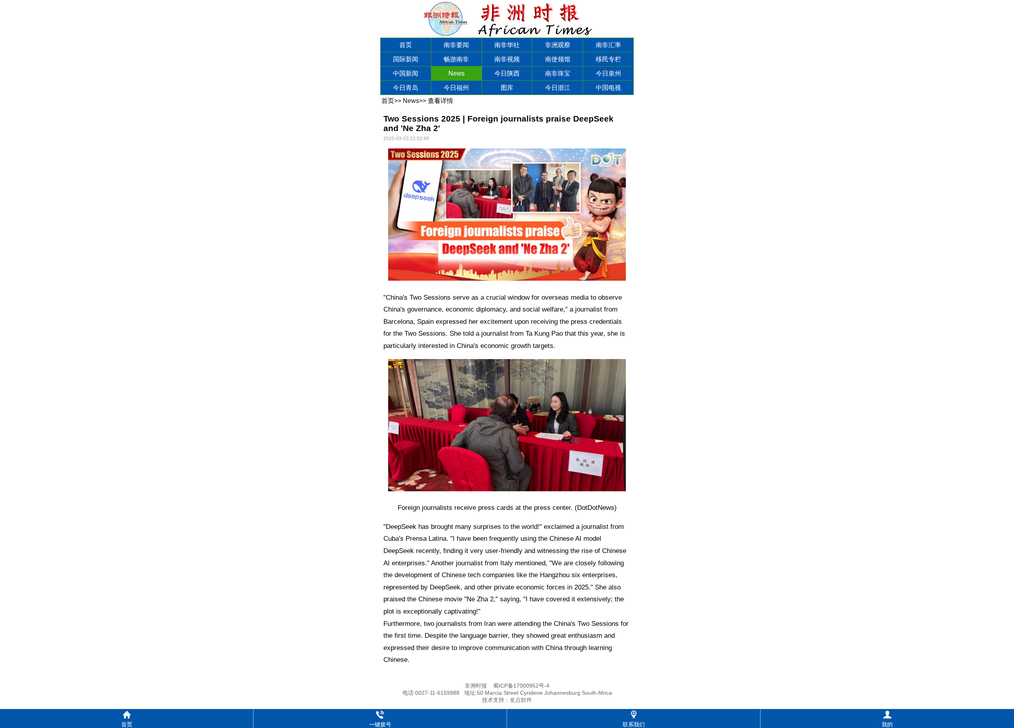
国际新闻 (405, 59)
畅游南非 (456, 59)
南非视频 (507, 59)
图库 (507, 87)
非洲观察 (557, 45)
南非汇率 (608, 45)
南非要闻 (456, 45)
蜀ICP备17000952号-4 (521, 685)
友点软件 (521, 700)
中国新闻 (405, 73)
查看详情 (440, 100)
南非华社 (507, 45)
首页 (405, 45)
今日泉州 (608, 73)
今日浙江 (557, 87)
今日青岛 (405, 87)
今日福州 (456, 87)
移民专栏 (608, 59)
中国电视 (608, 87)
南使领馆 (557, 59)
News (456, 73)
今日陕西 (507, 73)
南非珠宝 (557, 73)
